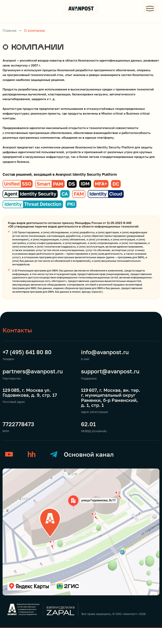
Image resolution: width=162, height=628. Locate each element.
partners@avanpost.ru (33, 371)
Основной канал (89, 454)
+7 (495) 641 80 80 (27, 352)
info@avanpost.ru (105, 352)
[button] (150, 8)
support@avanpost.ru (110, 371)
